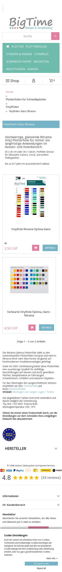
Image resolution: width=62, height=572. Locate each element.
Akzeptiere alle (41, 563)
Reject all (41, 568)
